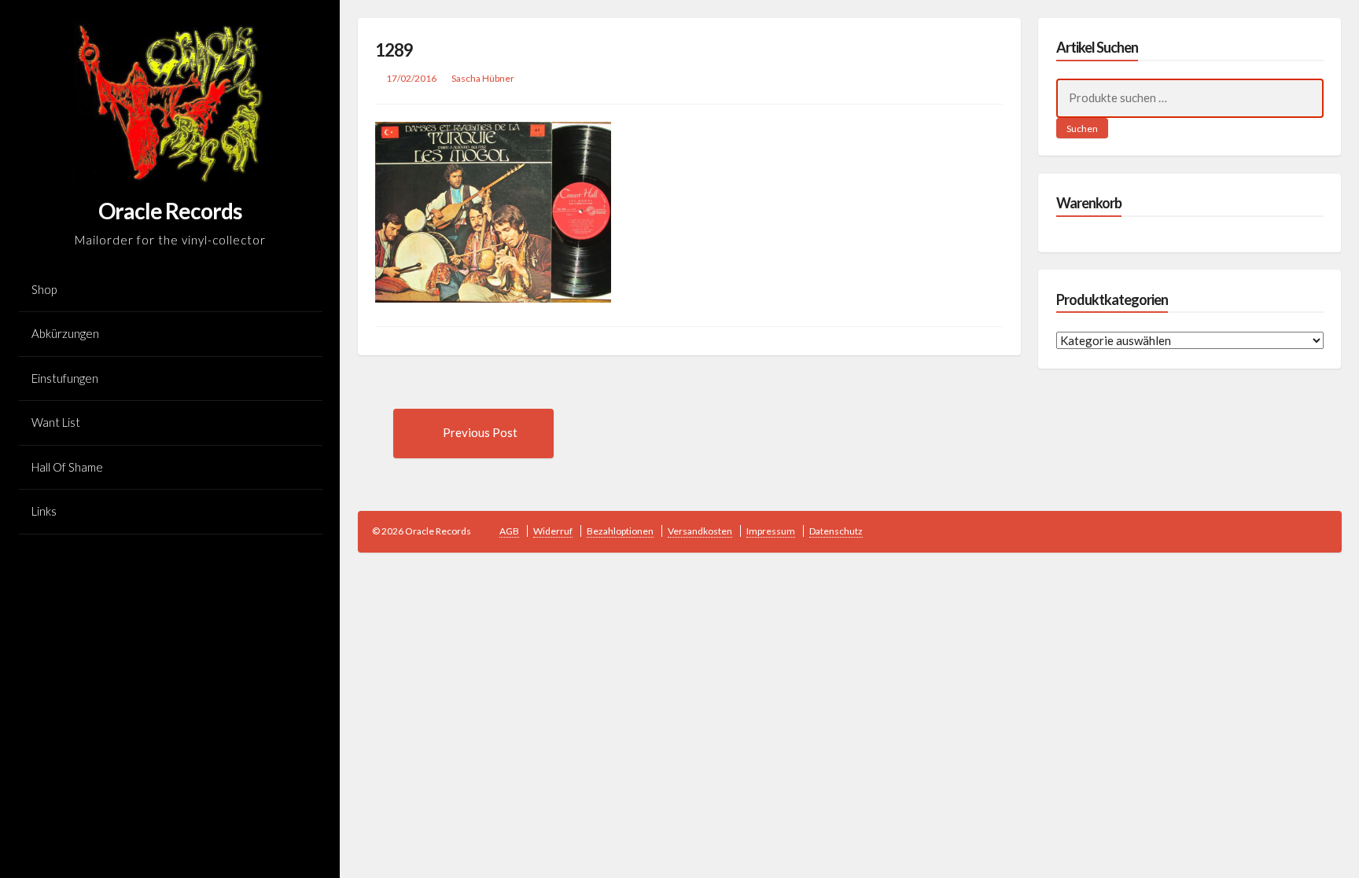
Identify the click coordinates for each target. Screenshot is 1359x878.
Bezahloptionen (620, 531)
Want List (55, 422)
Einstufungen (64, 378)
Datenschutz (836, 531)
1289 (394, 50)
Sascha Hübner (482, 78)
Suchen (1082, 128)
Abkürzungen (65, 333)
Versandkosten (700, 531)
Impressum (770, 531)
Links (44, 511)
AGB (509, 531)
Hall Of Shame (67, 467)
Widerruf (553, 531)
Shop (44, 289)
